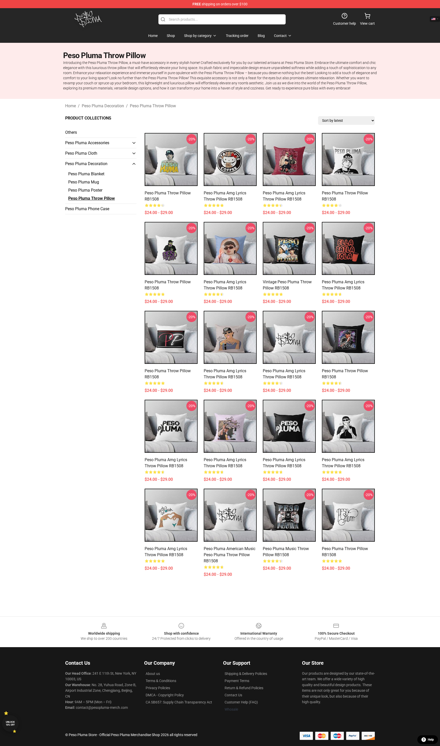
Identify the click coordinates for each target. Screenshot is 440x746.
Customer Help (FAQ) (241, 702)
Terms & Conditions (161, 681)
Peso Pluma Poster (85, 190)
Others (71, 132)
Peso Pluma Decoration (103, 105)
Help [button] (431, 739)
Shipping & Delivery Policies (246, 674)
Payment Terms (237, 681)
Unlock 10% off (10, 723)
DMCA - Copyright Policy (165, 695)
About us (153, 674)
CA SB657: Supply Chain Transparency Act (179, 702)
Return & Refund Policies (244, 688)
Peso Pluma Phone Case (87, 208)
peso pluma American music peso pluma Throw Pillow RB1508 (229, 554)
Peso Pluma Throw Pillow (153, 105)
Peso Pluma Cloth (81, 153)
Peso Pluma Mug (83, 182)
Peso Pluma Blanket (86, 173)
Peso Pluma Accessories (87, 142)
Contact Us (233, 695)
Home (70, 105)
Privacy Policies (158, 688)
